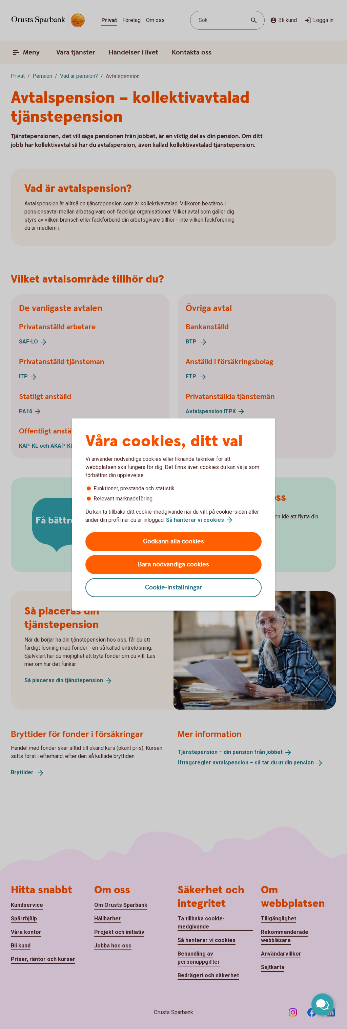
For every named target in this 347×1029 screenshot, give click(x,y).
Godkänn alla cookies (173, 541)
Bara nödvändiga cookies (173, 564)
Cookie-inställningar (173, 587)
